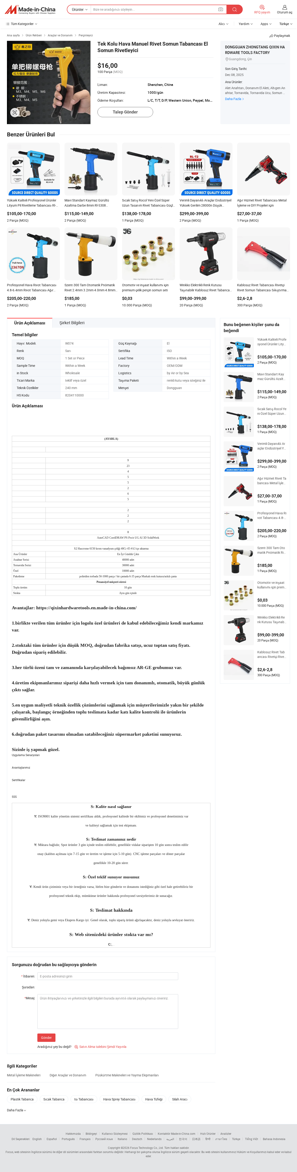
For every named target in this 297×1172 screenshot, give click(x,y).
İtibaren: (28, 976)
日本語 (196, 1139)
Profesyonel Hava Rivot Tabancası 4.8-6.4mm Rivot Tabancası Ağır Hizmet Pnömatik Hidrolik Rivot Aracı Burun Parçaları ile (271, 515)
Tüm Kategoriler (22, 24)
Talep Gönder (125, 112)
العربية (170, 1139)
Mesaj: (29, 998)
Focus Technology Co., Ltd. (147, 1148)
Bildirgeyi (91, 1133)
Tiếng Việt (251, 1139)
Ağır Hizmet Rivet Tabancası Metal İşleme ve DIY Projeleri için (271, 480)
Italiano (122, 1139)
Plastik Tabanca (22, 1099)
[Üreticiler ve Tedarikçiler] (30, 9)
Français (85, 1139)
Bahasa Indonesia (274, 1139)
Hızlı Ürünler (208, 1133)
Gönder (46, 1037)
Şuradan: (28, 987)
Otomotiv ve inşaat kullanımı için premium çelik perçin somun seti (271, 585)
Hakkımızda (73, 1133)
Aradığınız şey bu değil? (54, 1046)
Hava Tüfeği (153, 1099)
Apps (264, 24)
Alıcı (222, 24)
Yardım (244, 24)
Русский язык (104, 1139)
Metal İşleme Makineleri (23, 1075)
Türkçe (236, 1139)
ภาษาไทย (221, 1139)
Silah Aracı (179, 1099)
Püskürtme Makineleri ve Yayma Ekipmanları (127, 1075)
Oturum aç (284, 12)
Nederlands (154, 1139)
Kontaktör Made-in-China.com (176, 1133)
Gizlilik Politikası (142, 1133)
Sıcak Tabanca (54, 1099)
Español (52, 1139)
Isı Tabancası (84, 1099)
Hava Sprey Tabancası (119, 1099)
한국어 (183, 1139)
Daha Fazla (233, 99)
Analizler (225, 1133)
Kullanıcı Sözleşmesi (115, 1133)
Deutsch (137, 1139)
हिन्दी (207, 1139)
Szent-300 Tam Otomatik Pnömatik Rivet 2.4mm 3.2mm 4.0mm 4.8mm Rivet (271, 550)
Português (68, 1139)
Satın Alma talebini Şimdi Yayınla (100, 1046)
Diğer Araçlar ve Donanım (68, 1075)
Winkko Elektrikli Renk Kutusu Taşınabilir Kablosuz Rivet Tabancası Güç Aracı (271, 619)
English (37, 1139)
